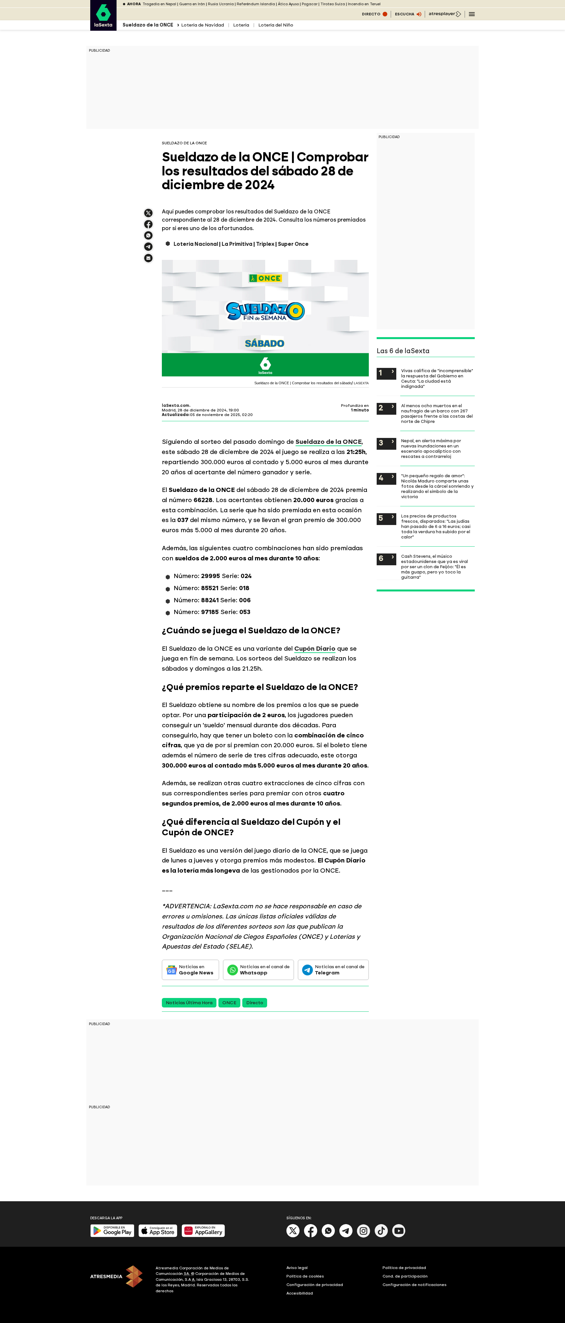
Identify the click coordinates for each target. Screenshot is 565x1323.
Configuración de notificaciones (415, 1284)
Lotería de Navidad (202, 25)
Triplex (265, 244)
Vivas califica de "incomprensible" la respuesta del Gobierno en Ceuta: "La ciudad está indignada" (437, 378)
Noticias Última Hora (189, 1003)
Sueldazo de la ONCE (329, 441)
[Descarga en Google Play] (112, 1236)
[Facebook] (310, 1236)
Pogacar (309, 4)
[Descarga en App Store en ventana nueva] (158, 1236)
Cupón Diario (314, 648)
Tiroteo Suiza (332, 4)
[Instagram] (363, 1236)
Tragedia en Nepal (159, 4)
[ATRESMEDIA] (119, 1280)
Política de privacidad (404, 1267)
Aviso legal (297, 1267)
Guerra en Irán (192, 4)
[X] (148, 216)
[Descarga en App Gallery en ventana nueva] (203, 1236)
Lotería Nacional (196, 244)
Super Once (293, 244)
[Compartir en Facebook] (148, 227)
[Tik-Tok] (381, 1236)
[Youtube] (399, 1236)
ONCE (229, 1003)
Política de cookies (305, 1276)
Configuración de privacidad (314, 1284)
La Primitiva (237, 244)
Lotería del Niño (275, 25)
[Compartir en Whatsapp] (148, 238)
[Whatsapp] (328, 1236)
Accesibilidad (299, 1293)
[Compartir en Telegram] (148, 249)
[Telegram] (346, 1236)
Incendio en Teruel (364, 4)
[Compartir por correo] (148, 261)
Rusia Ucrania (221, 4)
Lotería (241, 25)
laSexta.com (175, 405)
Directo (254, 1003)
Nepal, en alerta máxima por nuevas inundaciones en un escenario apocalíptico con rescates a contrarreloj (431, 448)
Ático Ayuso (288, 4)
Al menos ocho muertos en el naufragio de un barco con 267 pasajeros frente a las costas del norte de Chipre (437, 413)
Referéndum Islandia (256, 4)
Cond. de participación (405, 1276)
